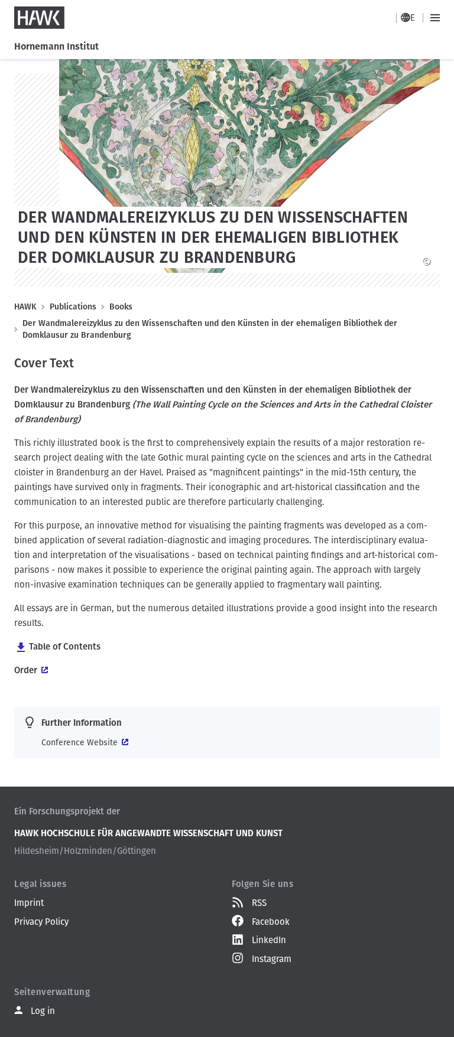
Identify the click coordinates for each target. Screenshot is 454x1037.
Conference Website (79, 743)
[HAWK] (39, 17)
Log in (43, 1011)
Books (120, 307)
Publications (73, 307)
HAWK (25, 307)
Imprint (29, 903)
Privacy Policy (41, 922)
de (409, 18)
